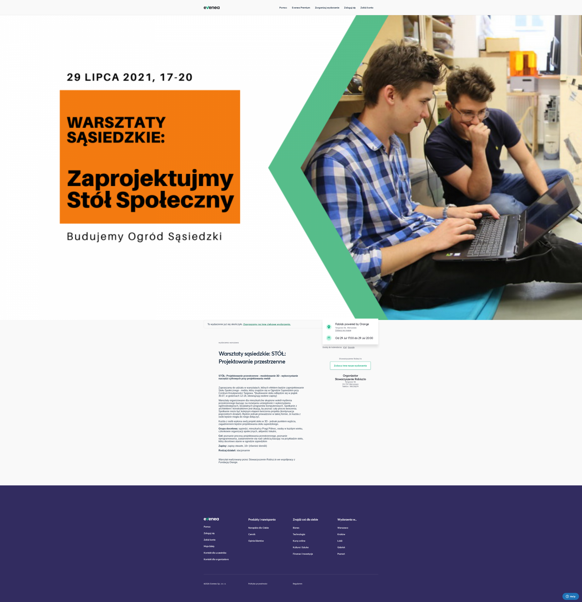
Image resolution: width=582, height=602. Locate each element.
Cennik (251, 534)
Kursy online (299, 540)
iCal (345, 347)
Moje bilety (209, 546)
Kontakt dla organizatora (216, 559)
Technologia (299, 534)
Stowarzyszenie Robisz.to (350, 379)
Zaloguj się (350, 7)
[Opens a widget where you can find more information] (570, 596)
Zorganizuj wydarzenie (327, 7)
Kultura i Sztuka (301, 547)
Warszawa (342, 527)
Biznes (296, 527)
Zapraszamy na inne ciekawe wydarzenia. (267, 324)
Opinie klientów (256, 540)
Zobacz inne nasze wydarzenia (350, 365)
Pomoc (283, 7)
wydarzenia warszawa (229, 342)
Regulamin (297, 583)
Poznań (341, 553)
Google (351, 347)
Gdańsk (341, 547)
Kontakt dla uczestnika (215, 552)
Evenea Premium (301, 7)
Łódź (339, 540)
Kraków (341, 534)
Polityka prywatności (257, 583)
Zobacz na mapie (343, 330)
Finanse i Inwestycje (303, 553)
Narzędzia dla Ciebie (258, 527)
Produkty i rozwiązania (262, 519)
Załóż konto (366, 7)
